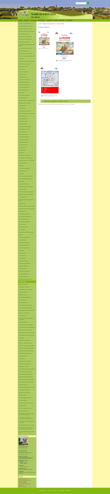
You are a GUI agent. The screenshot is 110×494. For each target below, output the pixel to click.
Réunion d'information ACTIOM (25, 36)
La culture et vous (22, 147)
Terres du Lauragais (23, 482)
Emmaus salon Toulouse (24, 95)
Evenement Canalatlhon (24, 184)
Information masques (23, 384)
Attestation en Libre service (24, 392)
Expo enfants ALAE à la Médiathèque (26, 327)
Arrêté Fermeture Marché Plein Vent (26, 350)
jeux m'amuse (22, 229)
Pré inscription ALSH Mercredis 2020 (26, 310)
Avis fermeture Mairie (23, 134)
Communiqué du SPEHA (24, 390)
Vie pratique (41, 20)
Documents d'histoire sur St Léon (25, 26)
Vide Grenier (21, 58)
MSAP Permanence (23, 294)
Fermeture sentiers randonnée (25, 353)
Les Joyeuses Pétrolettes (24, 214)
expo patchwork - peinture (24, 129)
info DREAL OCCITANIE (24, 137)
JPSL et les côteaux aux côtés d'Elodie (27, 206)
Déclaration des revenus (24, 245)
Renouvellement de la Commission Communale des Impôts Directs (26, 428)
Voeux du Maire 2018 (23, 118)
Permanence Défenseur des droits (26, 176)
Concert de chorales (23, 121)
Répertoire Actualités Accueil (49, 23)
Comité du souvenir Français (25, 103)
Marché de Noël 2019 (23, 302)
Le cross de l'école (23, 300)
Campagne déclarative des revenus (26, 403)
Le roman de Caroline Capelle (25, 126)
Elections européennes (23, 266)
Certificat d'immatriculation (24, 79)
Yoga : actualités (22, 240)
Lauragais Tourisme (23, 124)
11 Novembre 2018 (23, 197)
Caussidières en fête (23, 77)
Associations (68, 20)
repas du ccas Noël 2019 (24, 313)
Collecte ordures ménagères (24, 363)
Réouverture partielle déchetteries (26, 377)
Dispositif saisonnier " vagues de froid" (26, 100)
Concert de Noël (22, 315)
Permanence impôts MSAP (24, 263)
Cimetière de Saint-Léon (24, 276)
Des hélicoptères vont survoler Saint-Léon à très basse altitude (26, 414)
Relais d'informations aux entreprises (26, 379)
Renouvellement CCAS (23, 410)
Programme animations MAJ (24, 155)
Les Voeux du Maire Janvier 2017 (26, 48)
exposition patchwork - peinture (25, 28)
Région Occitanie (22, 486)
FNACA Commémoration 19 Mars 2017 (27, 56)
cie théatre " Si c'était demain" (25, 23)
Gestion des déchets (23, 292)
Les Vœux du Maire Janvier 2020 (25, 324)
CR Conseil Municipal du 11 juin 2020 (26, 425)
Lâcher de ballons (22, 105)
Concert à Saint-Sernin (23, 219)
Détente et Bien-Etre (23, 97)
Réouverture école (22, 405)
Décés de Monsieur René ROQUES (26, 382)
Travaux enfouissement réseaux (25, 307)
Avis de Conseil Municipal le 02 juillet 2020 (26, 432)
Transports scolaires (23, 268)
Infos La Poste (22, 358)
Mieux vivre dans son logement (25, 330)
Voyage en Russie (22, 281)
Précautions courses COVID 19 (25, 361)
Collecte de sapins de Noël (24, 41)
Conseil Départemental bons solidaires (27, 369)
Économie (61, 20)
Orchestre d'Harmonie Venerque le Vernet (26, 200)
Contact (49, 490)
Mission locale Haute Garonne (25, 297)
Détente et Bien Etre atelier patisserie (26, 61)
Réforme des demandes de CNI (25, 53)
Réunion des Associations (24, 82)
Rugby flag (21, 165)
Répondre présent (22, 395)
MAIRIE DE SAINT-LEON (43, 14)
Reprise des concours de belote (25, 39)
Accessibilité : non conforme (64, 490)
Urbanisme (49, 20)
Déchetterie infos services (24, 287)
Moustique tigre (22, 150)
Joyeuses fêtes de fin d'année (25, 111)
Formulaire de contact (23, 454)
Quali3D (20, 234)
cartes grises (21, 92)
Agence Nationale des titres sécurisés (26, 335)
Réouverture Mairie (23, 400)
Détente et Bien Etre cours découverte (26, 31)
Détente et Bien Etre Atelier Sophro (26, 194)
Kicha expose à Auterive (24, 139)
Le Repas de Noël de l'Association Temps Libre (26, 319)
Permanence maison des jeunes (25, 305)
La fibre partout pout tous (24, 247)
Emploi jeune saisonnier (24, 71)
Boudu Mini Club (22, 253)
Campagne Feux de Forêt (24, 271)
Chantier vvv (21, 152)
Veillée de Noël (22, 211)
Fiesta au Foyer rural (23, 131)
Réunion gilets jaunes (23, 227)
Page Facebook (22, 255)
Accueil (20, 20)
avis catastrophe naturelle (24, 84)
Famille (55, 20)
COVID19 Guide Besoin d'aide (25, 397)
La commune (33, 20)
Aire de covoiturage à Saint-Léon (25, 279)
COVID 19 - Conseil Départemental (26, 348)
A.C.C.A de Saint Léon (23, 144)
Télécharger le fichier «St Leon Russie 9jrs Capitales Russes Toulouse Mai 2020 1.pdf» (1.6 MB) (55, 104)
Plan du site (55, 490)
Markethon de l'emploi (23, 284)
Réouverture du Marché (24, 366)
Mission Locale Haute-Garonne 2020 (26, 332)
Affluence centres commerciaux (25, 371)
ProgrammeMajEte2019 (24, 274)
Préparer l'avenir (22, 224)
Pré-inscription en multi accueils (25, 157)
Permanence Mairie (23, 356)
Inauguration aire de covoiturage (25, 289)
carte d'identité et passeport (24, 168)
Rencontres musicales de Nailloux (26, 186)
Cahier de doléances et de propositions (27, 208)
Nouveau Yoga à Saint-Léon (24, 221)
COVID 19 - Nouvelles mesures (25, 343)
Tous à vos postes (22, 189)
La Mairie (26, 20)
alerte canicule (22, 69)
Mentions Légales (42, 490)
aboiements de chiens (23, 260)
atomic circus (21, 181)
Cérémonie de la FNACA (24, 237)
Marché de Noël (22, 203)
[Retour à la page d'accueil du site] (24, 8)
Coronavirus (21, 337)
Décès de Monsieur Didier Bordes (26, 374)
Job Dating (21, 173)
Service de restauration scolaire (25, 408)
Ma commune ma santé (24, 34)
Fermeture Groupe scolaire (24, 340)
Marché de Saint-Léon (23, 66)
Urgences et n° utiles (23, 478)
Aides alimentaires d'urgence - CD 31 (26, 387)
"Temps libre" (21, 250)
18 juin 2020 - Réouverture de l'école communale (26, 422)
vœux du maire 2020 (23, 322)
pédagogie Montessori (23, 142)
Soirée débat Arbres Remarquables (26, 232)
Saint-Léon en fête (22, 74)
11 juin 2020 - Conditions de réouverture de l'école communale (26, 418)
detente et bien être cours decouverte (26, 113)
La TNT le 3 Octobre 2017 (24, 87)
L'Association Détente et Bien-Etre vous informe (27, 45)
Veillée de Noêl (22, 108)
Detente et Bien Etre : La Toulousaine (26, 160)
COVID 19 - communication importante (27, 345)
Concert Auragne (22, 258)
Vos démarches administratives (25, 480)
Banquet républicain (23, 163)
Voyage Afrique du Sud (23, 90)
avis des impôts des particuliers (25, 178)
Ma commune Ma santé (24, 51)
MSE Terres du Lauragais (24, 64)
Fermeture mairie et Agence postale (26, 191)
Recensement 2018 (23, 116)
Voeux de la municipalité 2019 (25, 216)
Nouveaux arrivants (23, 481)
